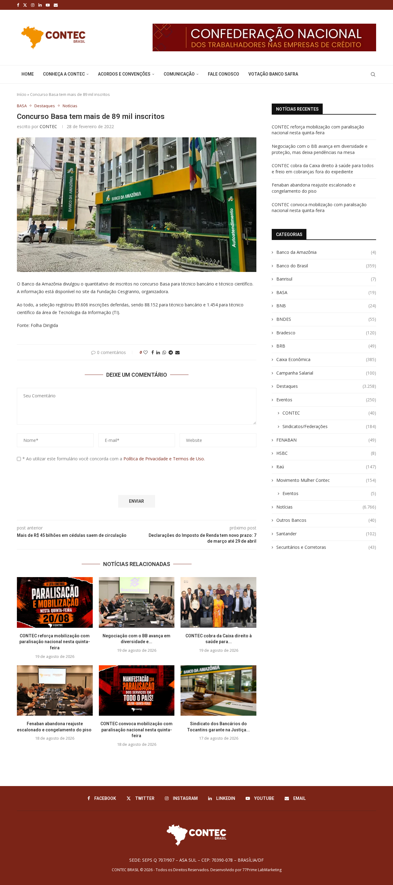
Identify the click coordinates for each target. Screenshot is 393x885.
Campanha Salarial (326, 373)
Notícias (326, 507)
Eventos (326, 400)
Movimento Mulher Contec (326, 480)
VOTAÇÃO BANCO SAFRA (273, 74)
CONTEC (48, 126)
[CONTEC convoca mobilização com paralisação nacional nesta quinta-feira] (137, 690)
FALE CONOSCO (223, 74)
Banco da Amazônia (326, 252)
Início (21, 94)
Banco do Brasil (326, 266)
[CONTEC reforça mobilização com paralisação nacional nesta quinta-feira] (55, 602)
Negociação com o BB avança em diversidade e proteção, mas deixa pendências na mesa (320, 149)
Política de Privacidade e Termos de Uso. (164, 459)
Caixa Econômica (326, 359)
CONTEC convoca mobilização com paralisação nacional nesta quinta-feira (136, 729)
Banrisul (326, 279)
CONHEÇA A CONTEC (64, 74)
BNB (326, 306)
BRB (326, 346)
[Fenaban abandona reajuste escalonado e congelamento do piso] (55, 690)
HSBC (326, 453)
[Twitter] (25, 5)
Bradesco (326, 333)
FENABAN (326, 440)
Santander (326, 534)
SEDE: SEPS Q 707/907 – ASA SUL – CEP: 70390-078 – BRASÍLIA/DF (196, 860)
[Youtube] (48, 5)
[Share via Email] (177, 352)
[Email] (56, 5)
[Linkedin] (40, 5)
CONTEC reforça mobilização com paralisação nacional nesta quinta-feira (54, 641)
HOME (27, 74)
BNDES (326, 319)
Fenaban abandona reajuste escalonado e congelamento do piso (314, 188)
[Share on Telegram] (171, 352)
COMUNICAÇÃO (179, 74)
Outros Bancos (326, 520)
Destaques (326, 386)
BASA (326, 292)
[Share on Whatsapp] (164, 352)
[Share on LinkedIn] (158, 352)
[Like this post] (145, 352)
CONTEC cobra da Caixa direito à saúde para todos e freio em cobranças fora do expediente (323, 169)
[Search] (373, 74)
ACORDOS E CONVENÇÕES (124, 74)
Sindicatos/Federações (329, 426)
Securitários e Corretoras (326, 547)
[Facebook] (18, 5)
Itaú (326, 467)
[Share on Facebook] (152, 352)
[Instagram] (32, 5)
